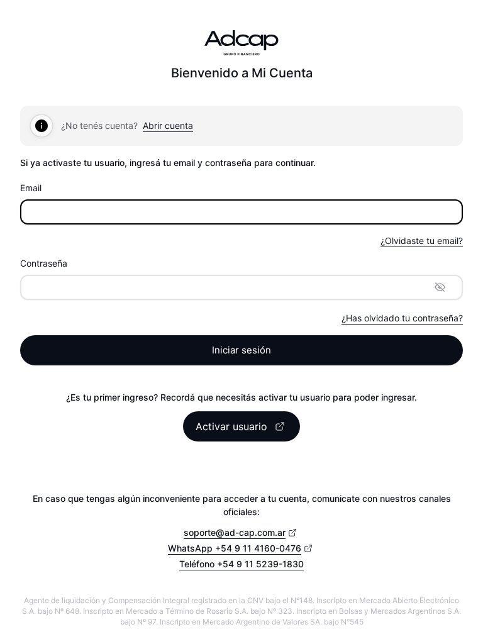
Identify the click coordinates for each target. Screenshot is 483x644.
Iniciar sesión (241, 350)
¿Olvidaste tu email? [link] (421, 240)
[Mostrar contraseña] (440, 287)
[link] (402, 318)
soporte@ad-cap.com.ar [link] (235, 532)
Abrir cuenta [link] (168, 125)
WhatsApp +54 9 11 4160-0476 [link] (234, 548)
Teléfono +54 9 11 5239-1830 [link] (241, 563)
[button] (241, 426)
